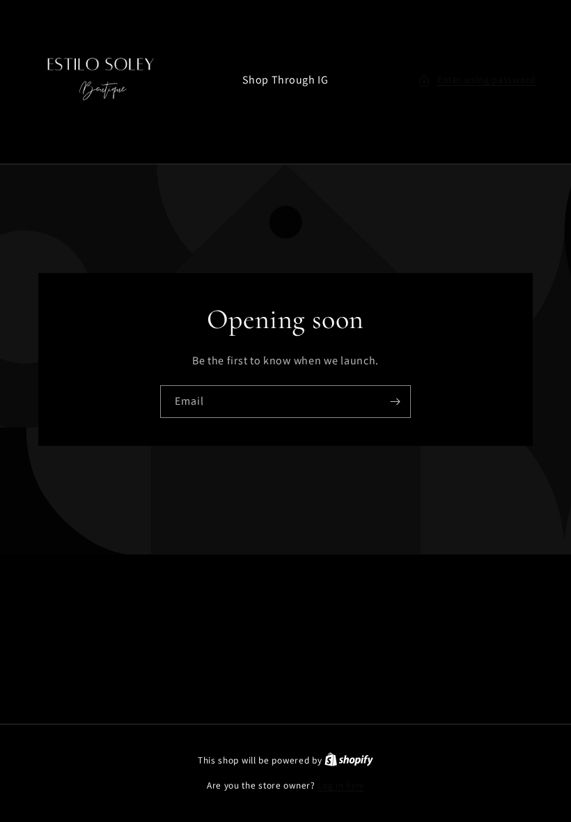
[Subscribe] (395, 401)
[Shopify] (348, 760)
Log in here (341, 785)
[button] (477, 79)
